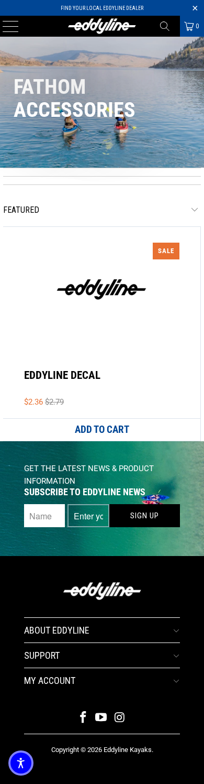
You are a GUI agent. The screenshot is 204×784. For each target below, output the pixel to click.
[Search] (168, 26)
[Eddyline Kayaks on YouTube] (101, 718)
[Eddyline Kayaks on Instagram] (120, 718)
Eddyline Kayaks (128, 750)
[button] (20, 763)
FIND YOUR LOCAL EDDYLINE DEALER (102, 8)
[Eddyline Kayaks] (102, 26)
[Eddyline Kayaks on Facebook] (83, 718)
